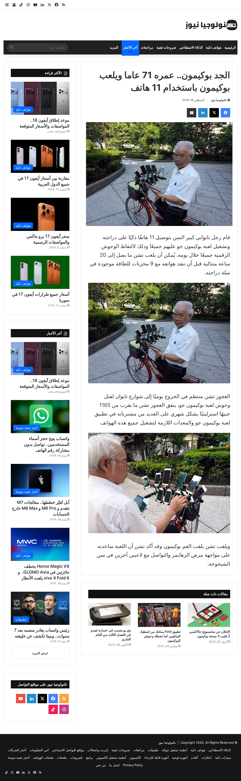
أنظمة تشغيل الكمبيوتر (111, 757)
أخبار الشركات (17, 750)
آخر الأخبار (130, 47)
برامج (89, 757)
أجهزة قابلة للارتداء (156, 757)
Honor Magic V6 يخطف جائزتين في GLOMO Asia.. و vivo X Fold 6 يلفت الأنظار (43, 572)
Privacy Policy (133, 765)
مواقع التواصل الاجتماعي (68, 750)
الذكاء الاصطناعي (191, 47)
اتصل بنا (114, 765)
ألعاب (194, 757)
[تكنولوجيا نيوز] (211, 25)
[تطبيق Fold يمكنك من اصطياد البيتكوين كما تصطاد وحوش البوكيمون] (159, 615)
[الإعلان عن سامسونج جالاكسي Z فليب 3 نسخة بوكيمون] (209, 615)
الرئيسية (230, 47)
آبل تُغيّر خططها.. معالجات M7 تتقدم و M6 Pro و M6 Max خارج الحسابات (40, 508)
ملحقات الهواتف (43, 757)
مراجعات (147, 47)
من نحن (101, 765)
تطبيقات (153, 750)
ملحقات (62, 757)
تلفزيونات (76, 757)
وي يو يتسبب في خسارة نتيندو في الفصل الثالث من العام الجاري (111, 634)
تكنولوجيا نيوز (219, 100)
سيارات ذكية (223, 757)
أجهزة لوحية (180, 757)
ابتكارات (206, 757)
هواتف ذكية (213, 47)
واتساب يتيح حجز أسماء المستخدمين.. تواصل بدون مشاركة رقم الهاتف (46, 444)
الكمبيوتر (135, 757)
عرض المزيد (40, 653)
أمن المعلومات (39, 750)
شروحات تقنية (166, 47)
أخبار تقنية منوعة (19, 757)
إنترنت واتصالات (98, 750)
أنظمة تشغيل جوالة (174, 750)
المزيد (114, 47)
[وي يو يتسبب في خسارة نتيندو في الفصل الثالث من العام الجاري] (109, 614)
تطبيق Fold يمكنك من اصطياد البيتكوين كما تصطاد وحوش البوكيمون (160, 635)
